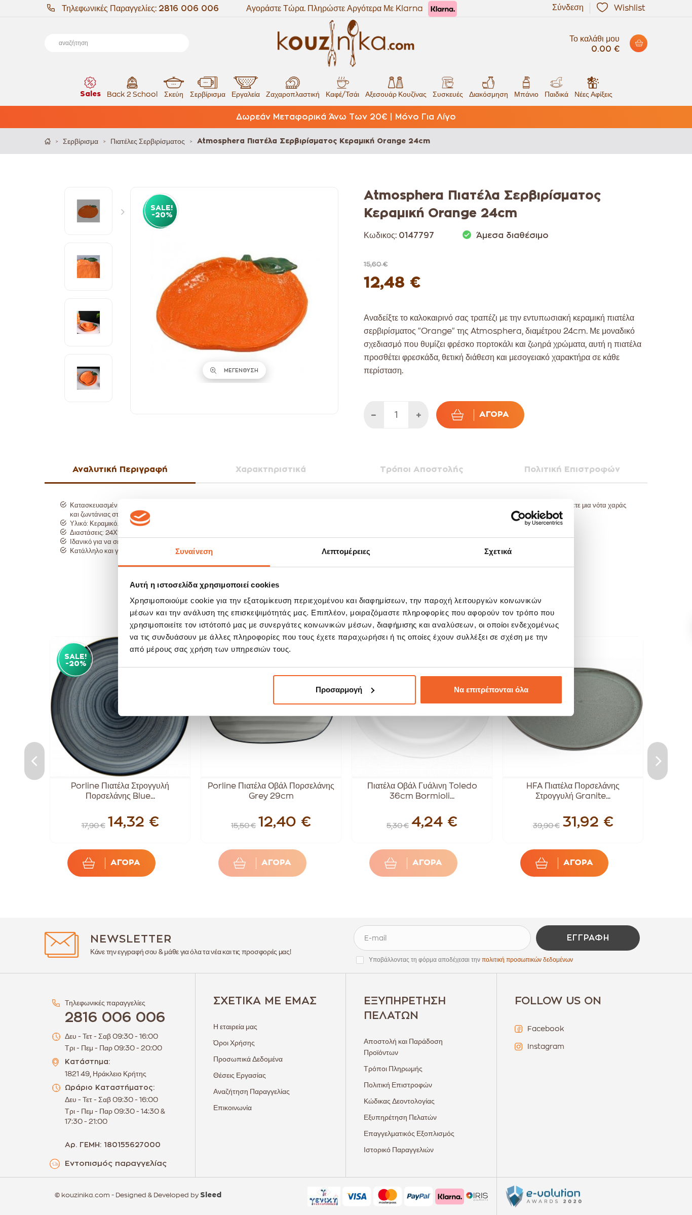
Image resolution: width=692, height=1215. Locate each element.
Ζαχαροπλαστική (293, 94)
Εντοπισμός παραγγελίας (116, 1163)
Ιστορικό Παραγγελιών (399, 1149)
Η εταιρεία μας (235, 1026)
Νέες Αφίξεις (593, 94)
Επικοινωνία (232, 1107)
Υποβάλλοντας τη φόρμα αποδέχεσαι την (471, 960)
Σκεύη (173, 94)
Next (125, 211)
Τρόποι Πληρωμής (393, 1068)
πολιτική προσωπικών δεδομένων (527, 960)
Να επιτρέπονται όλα (491, 689)
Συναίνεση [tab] (194, 551)
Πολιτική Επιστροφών (398, 1084)
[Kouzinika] (346, 43)
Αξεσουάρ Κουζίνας (396, 94)
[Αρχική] (48, 141)
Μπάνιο (526, 94)
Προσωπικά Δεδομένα (248, 1059)
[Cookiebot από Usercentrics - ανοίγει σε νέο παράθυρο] (518, 518)
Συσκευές (448, 94)
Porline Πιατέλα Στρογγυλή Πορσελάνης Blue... (120, 791)
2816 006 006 (189, 9)
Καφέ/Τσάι (342, 94)
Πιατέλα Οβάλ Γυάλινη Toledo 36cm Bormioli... (422, 791)
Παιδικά (556, 94)
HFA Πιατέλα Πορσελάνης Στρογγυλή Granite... (573, 791)
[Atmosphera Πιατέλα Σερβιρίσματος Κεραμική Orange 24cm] (88, 210)
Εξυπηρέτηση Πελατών (400, 1117)
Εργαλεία (246, 94)
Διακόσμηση (488, 94)
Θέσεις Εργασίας (239, 1075)
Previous (34, 761)
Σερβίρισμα (207, 94)
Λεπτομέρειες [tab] (346, 551)
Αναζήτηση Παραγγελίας (251, 1091)
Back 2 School (132, 94)
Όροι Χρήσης (234, 1042)
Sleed (210, 1195)
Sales (90, 94)
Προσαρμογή (339, 689)
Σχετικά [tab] (498, 551)
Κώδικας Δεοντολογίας (399, 1101)
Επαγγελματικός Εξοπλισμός (409, 1133)
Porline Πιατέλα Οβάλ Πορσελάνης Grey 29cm (271, 791)
